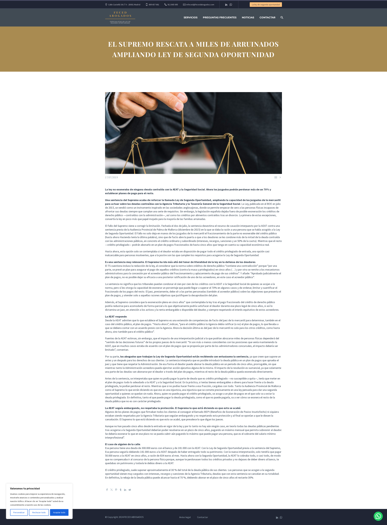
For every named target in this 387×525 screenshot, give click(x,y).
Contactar (267, 17)
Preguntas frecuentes (219, 17)
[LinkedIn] (226, 4)
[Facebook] (107, 489)
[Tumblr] (120, 489)
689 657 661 (154, 4)
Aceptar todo (59, 512)
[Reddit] (129, 489)
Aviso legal (185, 517)
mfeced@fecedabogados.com (200, 4)
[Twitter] (111, 489)
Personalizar (19, 512)
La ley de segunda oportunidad (266, 4)
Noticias (248, 17)
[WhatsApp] (231, 4)
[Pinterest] (116, 489)
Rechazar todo (39, 512)
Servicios (190, 17)
